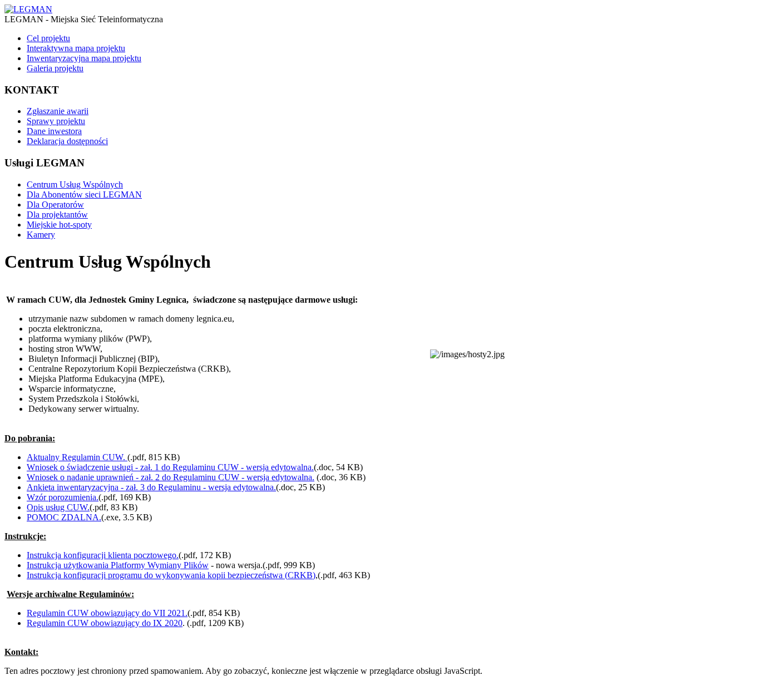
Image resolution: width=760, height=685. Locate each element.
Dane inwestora (54, 131)
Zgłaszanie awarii (57, 111)
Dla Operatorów (55, 204)
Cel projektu (48, 38)
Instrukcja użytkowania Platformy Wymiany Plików (118, 565)
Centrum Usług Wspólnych (75, 184)
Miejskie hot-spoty (59, 224)
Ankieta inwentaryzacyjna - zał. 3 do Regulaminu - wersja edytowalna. (151, 487)
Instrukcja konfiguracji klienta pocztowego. (103, 555)
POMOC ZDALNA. (64, 517)
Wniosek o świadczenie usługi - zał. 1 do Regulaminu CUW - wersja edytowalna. (170, 467)
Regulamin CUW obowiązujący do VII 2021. (107, 613)
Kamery (41, 234)
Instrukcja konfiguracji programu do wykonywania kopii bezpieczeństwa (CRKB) (171, 575)
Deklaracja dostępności (67, 141)
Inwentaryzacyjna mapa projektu (84, 58)
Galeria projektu (55, 68)
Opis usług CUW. (58, 507)
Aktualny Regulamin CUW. (77, 457)
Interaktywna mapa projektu (76, 48)
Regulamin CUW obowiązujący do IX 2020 (104, 623)
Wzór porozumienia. (62, 497)
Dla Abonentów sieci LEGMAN (84, 194)
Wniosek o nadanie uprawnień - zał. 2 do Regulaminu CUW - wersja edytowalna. (170, 477)
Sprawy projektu (56, 121)
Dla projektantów (57, 214)
